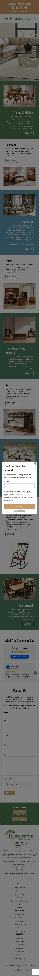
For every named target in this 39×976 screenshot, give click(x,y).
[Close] (35, 463)
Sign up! (19, 506)
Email (6, 481)
